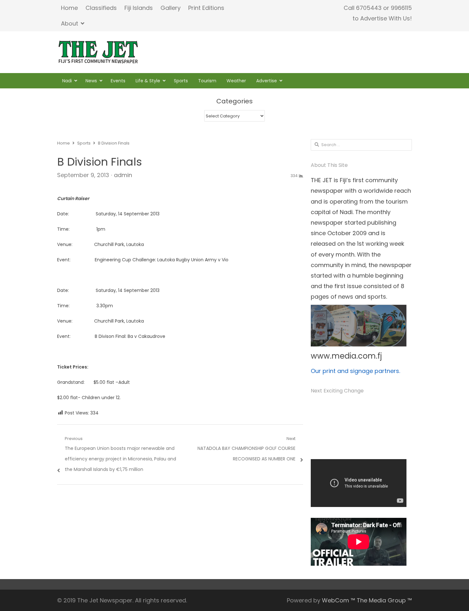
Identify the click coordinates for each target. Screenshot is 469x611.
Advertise (266, 81)
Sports (181, 81)
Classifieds (101, 8)
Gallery (170, 8)
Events (118, 81)
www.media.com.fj (346, 356)
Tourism (207, 81)
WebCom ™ (338, 600)
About (69, 23)
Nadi (67, 81)
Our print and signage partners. (355, 371)
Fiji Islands (138, 8)
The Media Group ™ (384, 600)
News (91, 81)
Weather (236, 81)
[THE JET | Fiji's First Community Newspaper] (98, 52)
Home (69, 8)
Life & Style (148, 81)
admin (123, 175)
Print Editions (206, 8)
